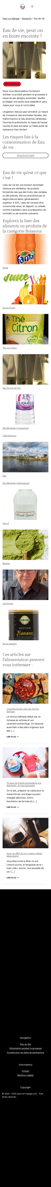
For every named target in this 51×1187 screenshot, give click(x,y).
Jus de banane (10, 643)
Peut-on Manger (11, 18)
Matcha (6, 563)
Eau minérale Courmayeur (16, 428)
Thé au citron (10, 347)
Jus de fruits (9, 307)
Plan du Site (25, 1044)
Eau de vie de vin (12, 388)
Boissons (26, 18)
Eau (4, 475)
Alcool (6, 523)
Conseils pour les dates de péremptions (25, 1052)
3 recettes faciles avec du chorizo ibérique (23, 710)
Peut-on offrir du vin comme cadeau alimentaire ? (24, 854)
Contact (25, 1071)
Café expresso (9, 435)
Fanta (5, 267)
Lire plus (13, 737)
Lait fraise (8, 603)
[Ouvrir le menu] (32, 6)
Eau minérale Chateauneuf (16, 483)
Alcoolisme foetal (25, 155)
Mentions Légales (25, 1075)
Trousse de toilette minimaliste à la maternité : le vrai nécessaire (24, 784)
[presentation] (26, 249)
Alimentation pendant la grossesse (25, 1048)
